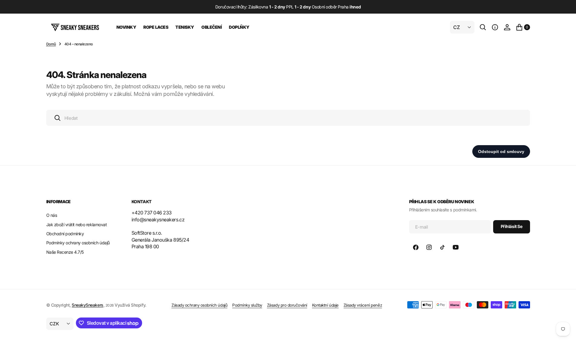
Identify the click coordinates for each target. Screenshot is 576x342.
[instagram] (429, 247)
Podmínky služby (247, 305)
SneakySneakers (87, 305)
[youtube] (455, 247)
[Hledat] (483, 27)
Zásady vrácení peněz (362, 305)
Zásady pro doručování (287, 305)
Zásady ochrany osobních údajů (199, 305)
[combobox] (288, 118)
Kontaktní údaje (325, 305)
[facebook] (415, 247)
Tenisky (184, 27)
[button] (495, 27)
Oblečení (211, 27)
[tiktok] (442, 247)
